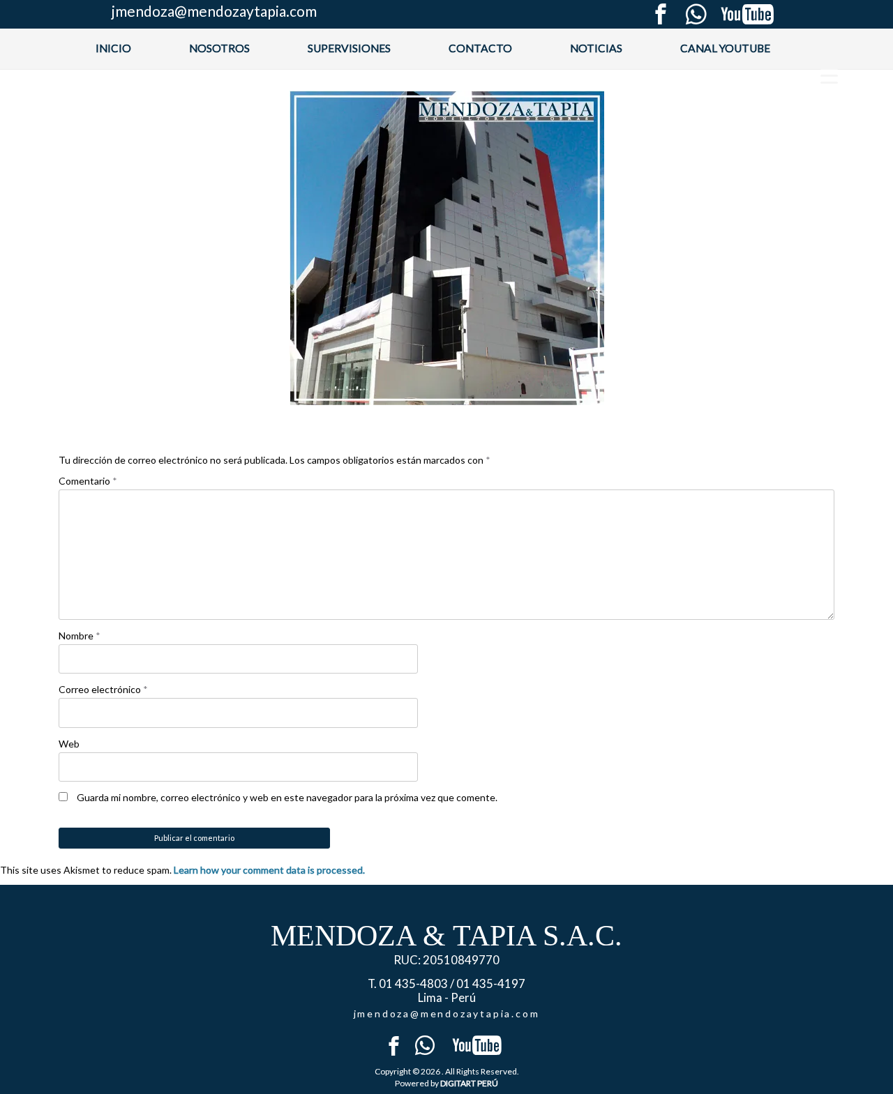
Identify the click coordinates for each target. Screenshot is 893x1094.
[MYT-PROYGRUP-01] (446, 248)
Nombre (79, 635)
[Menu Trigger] (829, 75)
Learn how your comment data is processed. (269, 870)
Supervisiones (349, 48)
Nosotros (219, 48)
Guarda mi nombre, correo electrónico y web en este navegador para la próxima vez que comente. (287, 797)
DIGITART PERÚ (469, 1083)
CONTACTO (480, 48)
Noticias (596, 48)
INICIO (113, 48)
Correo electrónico (103, 689)
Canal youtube (725, 48)
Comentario (88, 481)
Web (69, 744)
